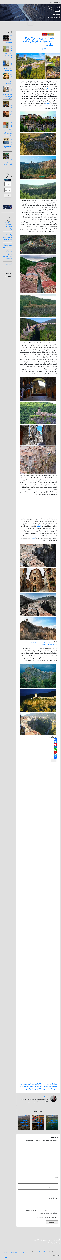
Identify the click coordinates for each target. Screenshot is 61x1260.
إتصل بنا (5, 1257)
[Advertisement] (45, 507)
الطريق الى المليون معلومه (54, 10)
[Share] (38, 757)
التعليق (56, 1143)
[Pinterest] (38, 744)
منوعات (44, 34)
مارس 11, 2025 (25, 1125)
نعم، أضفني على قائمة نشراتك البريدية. (47, 1217)
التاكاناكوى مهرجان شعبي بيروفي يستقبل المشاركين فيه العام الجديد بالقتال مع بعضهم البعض (30, 1086)
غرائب (42, 49)
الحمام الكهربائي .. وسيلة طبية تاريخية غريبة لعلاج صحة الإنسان (7, 226)
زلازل (47, 103)
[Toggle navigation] (30, 23)
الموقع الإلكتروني (53, 1198)
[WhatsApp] (38, 749)
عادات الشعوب (38, 1115)
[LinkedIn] (38, 747)
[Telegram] (38, 755)
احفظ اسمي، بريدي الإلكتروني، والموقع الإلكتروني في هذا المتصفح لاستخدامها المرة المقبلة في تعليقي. (41, 1212)
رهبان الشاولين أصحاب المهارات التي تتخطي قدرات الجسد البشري (49, 1086)
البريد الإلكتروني (53, 1187)
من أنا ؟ (5, 1252)
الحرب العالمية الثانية (10, 115)
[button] (2, 23)
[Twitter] (38, 742)
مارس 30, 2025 (39, 1125)
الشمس (33, 538)
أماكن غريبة (50, 34)
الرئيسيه (22, 1252)
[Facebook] (38, 739)
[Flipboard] (38, 752)
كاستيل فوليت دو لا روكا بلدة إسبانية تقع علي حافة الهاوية (38, 41)
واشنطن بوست (8, 264)
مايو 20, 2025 (53, 1125)
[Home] (58, 23)
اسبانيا (45, 49)
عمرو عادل (45, 1096)
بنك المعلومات (14, 1252)
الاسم (56, 1177)
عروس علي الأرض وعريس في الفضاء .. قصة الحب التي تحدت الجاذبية (7, 237)
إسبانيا (49, 89)
